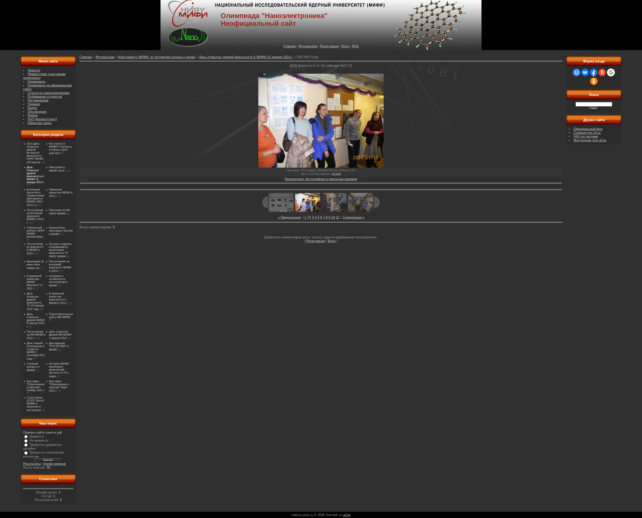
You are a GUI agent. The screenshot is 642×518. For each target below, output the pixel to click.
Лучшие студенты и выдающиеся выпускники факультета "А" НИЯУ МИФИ (60, 250)
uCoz (347, 515)
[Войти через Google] (611, 72)
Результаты (32, 464)
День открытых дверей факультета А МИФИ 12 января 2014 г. (36, 175)
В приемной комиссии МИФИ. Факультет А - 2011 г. (35, 282)
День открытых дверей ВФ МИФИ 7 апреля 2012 (60, 335)
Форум (33, 115)
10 (333, 217)
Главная (289, 46)
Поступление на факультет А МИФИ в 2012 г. (35, 248)
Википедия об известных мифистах (35, 264)
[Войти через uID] (576, 72)
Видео (32, 108)
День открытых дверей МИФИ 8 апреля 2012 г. (36, 320)
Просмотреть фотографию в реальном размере (321, 179)
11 (337, 217)
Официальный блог (588, 129)
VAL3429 (336, 174)
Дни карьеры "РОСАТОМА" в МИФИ (59, 346)
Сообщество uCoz (587, 133)
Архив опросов (54, 464)
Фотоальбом (307, 46)
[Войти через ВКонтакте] (585, 72)
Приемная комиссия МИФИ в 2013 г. (60, 192)
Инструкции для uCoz (590, 140)
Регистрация (329, 46)
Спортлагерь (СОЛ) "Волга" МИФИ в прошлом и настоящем (36, 403)
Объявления (37, 112)
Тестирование (38, 100)
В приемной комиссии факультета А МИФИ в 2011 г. (58, 298)
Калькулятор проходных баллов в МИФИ (61, 231)
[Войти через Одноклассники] (594, 81)
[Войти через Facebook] (593, 72)
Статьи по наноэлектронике (48, 93)
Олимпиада (36, 81)
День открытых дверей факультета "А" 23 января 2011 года (35, 301)
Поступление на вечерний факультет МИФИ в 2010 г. (60, 266)
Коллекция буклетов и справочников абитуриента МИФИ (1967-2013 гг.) (35, 197)
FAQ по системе (586, 136)
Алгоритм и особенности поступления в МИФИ (58, 280)
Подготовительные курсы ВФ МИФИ (61, 316)
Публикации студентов (45, 96)
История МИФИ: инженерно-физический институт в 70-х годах (59, 370)
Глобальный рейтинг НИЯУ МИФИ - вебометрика (36, 232)
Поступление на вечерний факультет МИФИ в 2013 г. (35, 216)
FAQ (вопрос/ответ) (42, 119)
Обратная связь (40, 123)
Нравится (36, 436)
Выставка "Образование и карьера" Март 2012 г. (59, 386)
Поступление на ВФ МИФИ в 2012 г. (36, 335)
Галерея (34, 104)
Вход (345, 46)
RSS (355, 46)
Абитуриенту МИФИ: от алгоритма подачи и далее (156, 57)
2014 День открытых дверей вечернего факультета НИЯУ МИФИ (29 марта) (35, 153)
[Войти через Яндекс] (602, 72)
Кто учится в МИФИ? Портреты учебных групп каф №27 (60, 148)
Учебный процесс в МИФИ (33, 367)
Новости (34, 70)
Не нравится (38, 440)
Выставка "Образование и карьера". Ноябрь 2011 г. (36, 386)
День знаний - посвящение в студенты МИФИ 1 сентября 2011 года (36, 351)
